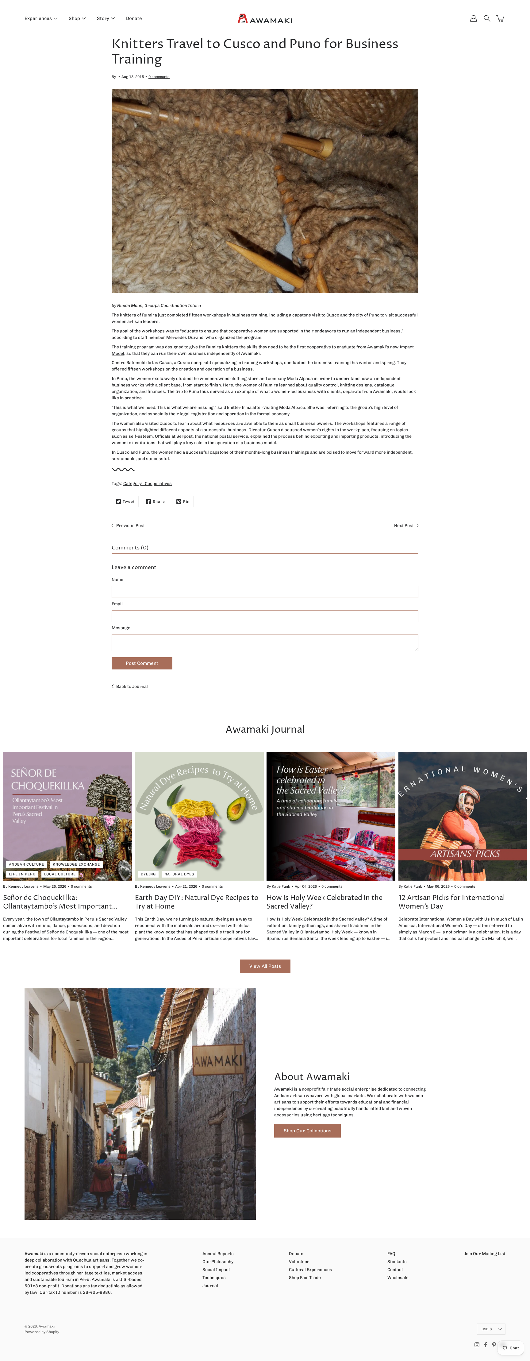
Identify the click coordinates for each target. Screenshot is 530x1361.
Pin (186, 501)
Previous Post (130, 525)
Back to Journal (132, 686)
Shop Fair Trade (305, 1277)
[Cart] (500, 18)
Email (117, 604)
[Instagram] (477, 1344)
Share (159, 501)
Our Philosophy (217, 1261)
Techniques (214, 1277)
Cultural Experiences (310, 1269)
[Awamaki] (265, 18)
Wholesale (398, 1277)
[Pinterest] (494, 1344)
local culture (60, 874)
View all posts (265, 966)
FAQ (391, 1253)
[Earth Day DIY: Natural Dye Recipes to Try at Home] (199, 816)
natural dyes (179, 874)
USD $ (487, 1329)
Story (103, 18)
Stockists (397, 1261)
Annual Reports (218, 1253)
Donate (134, 18)
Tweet (129, 501)
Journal (210, 1285)
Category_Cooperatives (147, 483)
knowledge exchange (76, 864)
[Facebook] (485, 1344)
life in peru (22, 874)
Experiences (38, 18)
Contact (395, 1269)
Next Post (404, 525)
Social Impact (216, 1269)
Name (117, 579)
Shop (74, 18)
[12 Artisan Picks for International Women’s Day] (462, 816)
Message (121, 627)
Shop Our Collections (307, 1131)
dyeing (148, 874)
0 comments (159, 77)
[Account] (473, 18)
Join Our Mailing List (484, 1253)
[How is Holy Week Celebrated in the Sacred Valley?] (331, 816)
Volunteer (299, 1261)
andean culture (26, 864)
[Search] (487, 18)
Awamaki (47, 1326)
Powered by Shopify (42, 1332)
